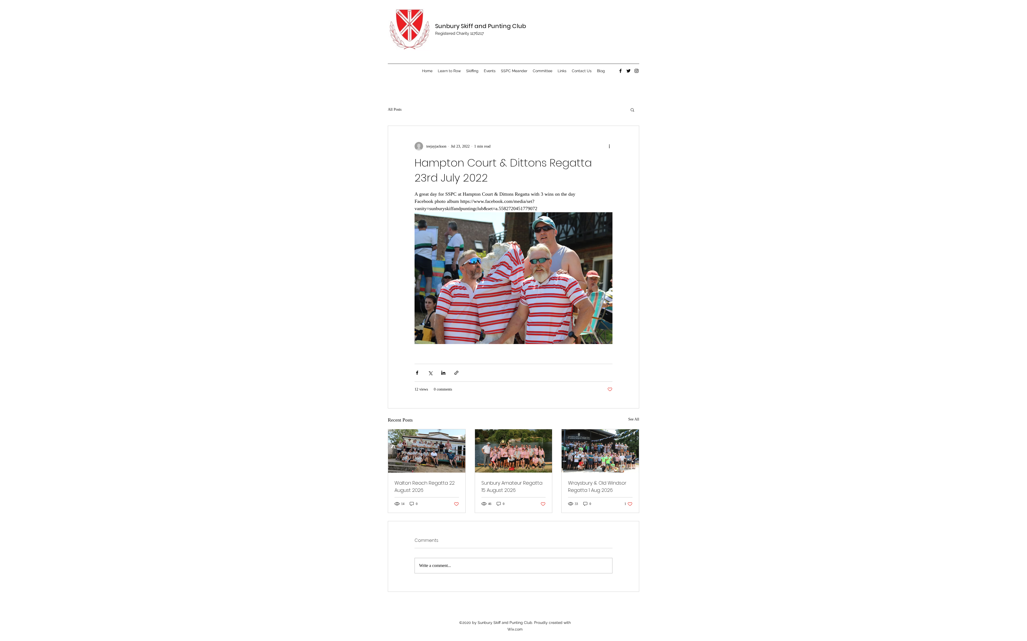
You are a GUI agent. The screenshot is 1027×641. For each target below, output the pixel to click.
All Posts (394, 109)
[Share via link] (456, 372)
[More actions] (609, 146)
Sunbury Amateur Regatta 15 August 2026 (511, 486)
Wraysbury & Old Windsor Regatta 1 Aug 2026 (597, 486)
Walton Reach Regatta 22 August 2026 (424, 486)
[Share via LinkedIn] (443, 372)
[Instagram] (636, 71)
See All (633, 419)
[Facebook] (620, 71)
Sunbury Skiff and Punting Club (480, 26)
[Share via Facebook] (417, 372)
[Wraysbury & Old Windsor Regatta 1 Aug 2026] (600, 451)
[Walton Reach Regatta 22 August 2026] (426, 451)
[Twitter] (628, 71)
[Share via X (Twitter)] (430, 372)
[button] (632, 109)
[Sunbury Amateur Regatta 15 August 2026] (513, 451)
